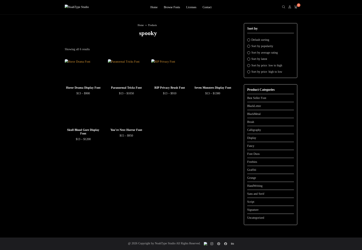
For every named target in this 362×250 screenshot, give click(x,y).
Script (250, 201)
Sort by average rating (264, 52)
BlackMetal (254, 114)
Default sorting (260, 39)
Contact (207, 7)
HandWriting (254, 185)
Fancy (250, 145)
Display (251, 137)
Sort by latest (259, 59)
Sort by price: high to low (266, 71)
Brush (250, 122)
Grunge (251, 177)
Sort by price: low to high (266, 65)
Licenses (191, 7)
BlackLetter (254, 106)
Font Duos (253, 153)
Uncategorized (255, 217)
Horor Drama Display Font (83, 87)
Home (154, 7)
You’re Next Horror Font (126, 130)
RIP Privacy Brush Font (169, 87)
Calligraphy (254, 130)
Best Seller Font (256, 98)
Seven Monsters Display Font (212, 87)
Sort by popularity (262, 46)
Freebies (252, 161)
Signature (253, 209)
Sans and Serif (255, 193)
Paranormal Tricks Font (126, 87)
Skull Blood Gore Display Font (83, 131)
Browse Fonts (172, 7)
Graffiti (251, 169)
